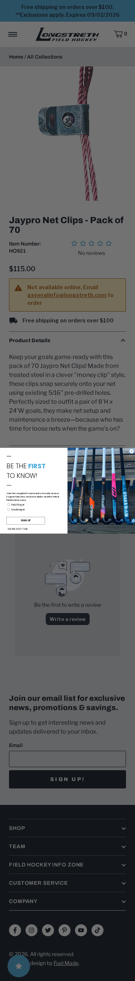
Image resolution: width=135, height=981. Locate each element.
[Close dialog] (131, 451)
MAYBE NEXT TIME (18, 529)
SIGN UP (25, 520)
